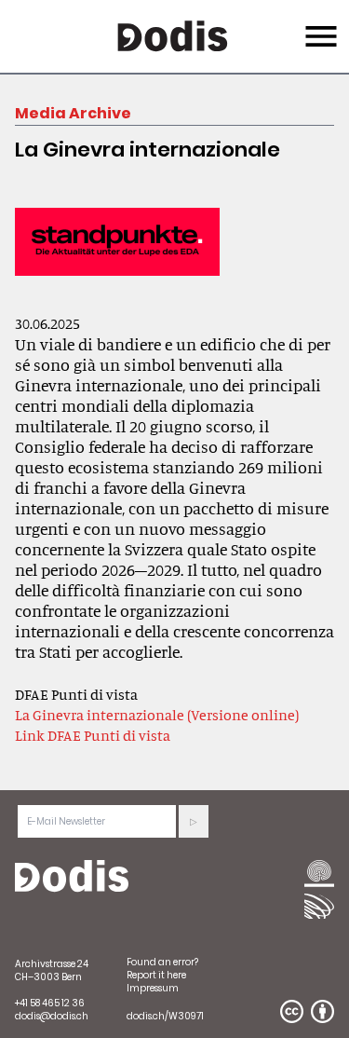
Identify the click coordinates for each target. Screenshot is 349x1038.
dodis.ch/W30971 (165, 1016)
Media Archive (73, 113)
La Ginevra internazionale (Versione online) (157, 714)
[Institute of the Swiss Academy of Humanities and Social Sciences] (319, 875)
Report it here (156, 975)
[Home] (71, 877)
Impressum (153, 988)
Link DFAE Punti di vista (92, 735)
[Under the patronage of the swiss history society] (319, 906)
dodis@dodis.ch (51, 1016)
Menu (319, 25)
